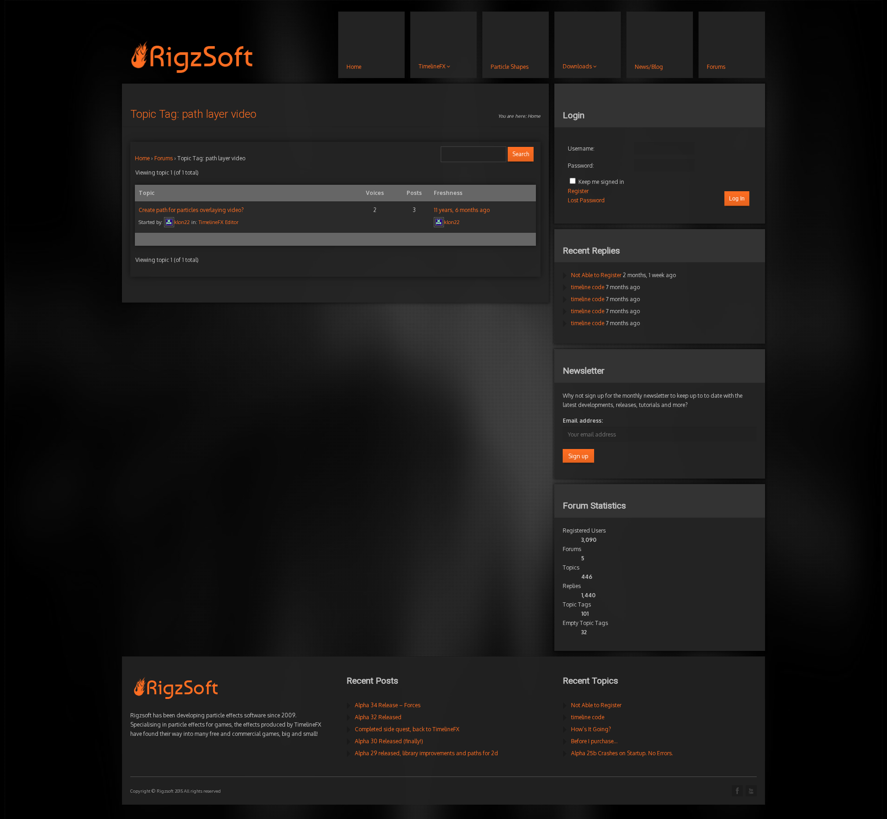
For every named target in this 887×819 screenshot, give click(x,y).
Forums (163, 158)
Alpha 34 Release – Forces (387, 705)
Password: (581, 165)
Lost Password (586, 200)
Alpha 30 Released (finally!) (389, 741)
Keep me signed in (601, 181)
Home (534, 116)
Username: (581, 148)
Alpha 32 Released (378, 717)
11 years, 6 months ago (462, 209)
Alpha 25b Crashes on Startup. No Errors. (622, 753)
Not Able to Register (596, 275)
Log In (737, 198)
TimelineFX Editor (218, 222)
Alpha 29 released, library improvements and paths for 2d (426, 753)
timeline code (587, 287)
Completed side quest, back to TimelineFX (407, 729)
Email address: (583, 420)
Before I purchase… (594, 741)
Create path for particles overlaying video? (191, 209)
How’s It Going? (591, 729)
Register (578, 191)
